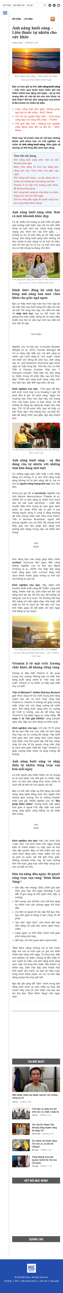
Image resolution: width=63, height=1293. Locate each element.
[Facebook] (54, 5)
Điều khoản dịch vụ (29, 1281)
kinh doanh (36, 1134)
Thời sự (15, 1102)
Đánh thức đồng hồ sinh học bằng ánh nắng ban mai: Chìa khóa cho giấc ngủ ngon (36, 170)
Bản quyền (55, 1281)
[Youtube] (58, 5)
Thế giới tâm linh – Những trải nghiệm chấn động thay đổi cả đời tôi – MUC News (37, 127)
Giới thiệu (7, 5)
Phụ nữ (30, 5)
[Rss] (49, 5)
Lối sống (28, 19)
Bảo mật (43, 1281)
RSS (16, 1281)
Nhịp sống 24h (19, 5)
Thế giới (35, 1166)
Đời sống (16, 19)
